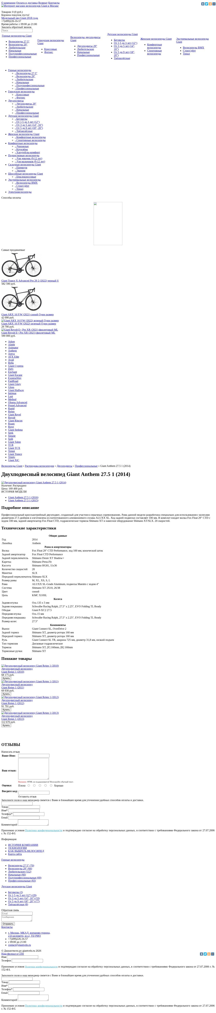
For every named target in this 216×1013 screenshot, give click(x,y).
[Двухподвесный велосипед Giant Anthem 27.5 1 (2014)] (33, 482)
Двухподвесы (16, 100)
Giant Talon (14, 441)
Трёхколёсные (122, 58)
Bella (11, 362)
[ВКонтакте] (202, 3)
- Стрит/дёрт (22, 185)
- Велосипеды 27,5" (26, 73)
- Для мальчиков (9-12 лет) (30, 161)
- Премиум (21, 167)
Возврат (43, 2)
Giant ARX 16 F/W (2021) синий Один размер (27, 314)
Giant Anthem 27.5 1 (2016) (23, 497)
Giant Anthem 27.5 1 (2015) (23, 500)
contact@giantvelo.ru (19, 945)
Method (12, 399)
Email (4, 817)
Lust (10, 396)
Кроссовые (50, 49)
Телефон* (6, 814)
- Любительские (24, 79)
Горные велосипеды (19, 70)
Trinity (11, 457)
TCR (11, 445)
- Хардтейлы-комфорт (27, 152)
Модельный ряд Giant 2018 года (19, 18)
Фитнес (48, 52)
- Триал (19, 188)
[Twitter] (206, 3)
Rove (11, 426)
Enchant (12, 372)
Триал (186, 53)
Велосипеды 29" (18, 44)
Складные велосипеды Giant (24, 164)
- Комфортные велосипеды (30, 137)
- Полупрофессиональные (30, 85)
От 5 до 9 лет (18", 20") (24, 901)
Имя (3, 957)
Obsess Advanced (17, 402)
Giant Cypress (15, 365)
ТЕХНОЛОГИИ (17, 848)
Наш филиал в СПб (12, 953)
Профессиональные (20, 56)
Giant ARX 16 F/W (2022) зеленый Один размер (28, 323)
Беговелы (119, 40)
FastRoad (13, 381)
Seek (10, 432)
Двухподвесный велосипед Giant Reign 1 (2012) (17, 702)
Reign (11, 411)
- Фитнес (20, 97)
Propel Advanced (17, 405)
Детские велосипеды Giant (122, 34)
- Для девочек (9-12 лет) (28, 158)
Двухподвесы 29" (87, 46)
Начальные (15, 50)
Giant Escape (15, 375)
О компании (8, 2)
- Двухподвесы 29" (25, 103)
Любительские (17, 47)
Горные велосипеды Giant (17, 35)
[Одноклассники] (210, 3)
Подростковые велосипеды (23, 155)
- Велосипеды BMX (26, 182)
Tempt (11, 451)
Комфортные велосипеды (154, 46)
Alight (11, 344)
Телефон (6, 960)
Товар (4, 806)
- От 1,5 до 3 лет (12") (27, 122)
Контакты (54, 2)
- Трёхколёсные (24, 131)
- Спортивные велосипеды (30, 140)
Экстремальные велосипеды (24, 179)
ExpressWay (14, 378)
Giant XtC (13, 460)
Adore (11, 341)
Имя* (4, 810)
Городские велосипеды (21, 91)
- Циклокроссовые (25, 176)
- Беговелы (21, 118)
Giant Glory (14, 384)
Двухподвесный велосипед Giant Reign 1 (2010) (17, 670)
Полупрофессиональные (23, 53)
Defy (11, 368)
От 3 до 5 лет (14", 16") (24, 898)
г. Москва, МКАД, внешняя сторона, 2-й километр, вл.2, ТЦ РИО (29, 934)
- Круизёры (21, 149)
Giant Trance (15, 454)
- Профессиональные (27, 88)
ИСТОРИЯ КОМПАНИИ (23, 844)
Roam (11, 423)
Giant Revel (14, 414)
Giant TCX (14, 448)
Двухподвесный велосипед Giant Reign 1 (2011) (17, 686)
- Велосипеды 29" (25, 76)
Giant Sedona (15, 429)
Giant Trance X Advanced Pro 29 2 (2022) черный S (30, 280)
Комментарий (9, 824)
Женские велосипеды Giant (156, 38)
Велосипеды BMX (193, 47)
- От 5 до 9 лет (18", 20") (29, 128)
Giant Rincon (15, 420)
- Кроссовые (22, 94)
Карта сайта (15, 854)
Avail (11, 359)
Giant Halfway (16, 390)
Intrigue (12, 393)
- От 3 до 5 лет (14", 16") (29, 125)
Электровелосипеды (20, 191)
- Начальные (22, 82)
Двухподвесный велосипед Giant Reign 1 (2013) (17, 717)
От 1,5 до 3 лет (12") (125, 43)
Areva (11, 353)
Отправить (8, 924)
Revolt (11, 417)
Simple (12, 435)
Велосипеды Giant (11, 465)
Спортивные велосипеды (154, 52)
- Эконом (20, 170)
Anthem (12, 350)
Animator (13, 347)
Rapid (11, 408)
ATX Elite (13, 356)
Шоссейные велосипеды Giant (25, 173)
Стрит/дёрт (189, 50)
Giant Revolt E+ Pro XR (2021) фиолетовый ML (28, 332)
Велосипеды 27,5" (19, 41)
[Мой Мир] (213, 3)
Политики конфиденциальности (43, 830)
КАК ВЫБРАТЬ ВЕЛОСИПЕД (26, 851)
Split (10, 438)
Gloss (11, 387)
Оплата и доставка (27, 2)
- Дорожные (22, 146)
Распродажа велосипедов (39, 465)
